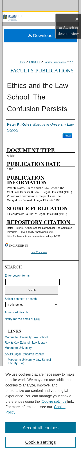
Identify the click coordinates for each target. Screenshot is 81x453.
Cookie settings (54, 401)
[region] (40, 409)
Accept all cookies (40, 427)
